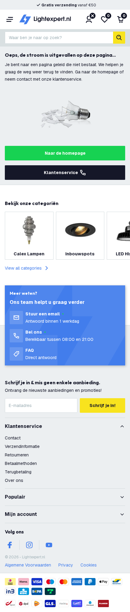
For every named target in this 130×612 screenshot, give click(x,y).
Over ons (14, 480)
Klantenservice (61, 172)
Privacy (65, 565)
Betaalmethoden (21, 463)
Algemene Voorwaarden (28, 565)
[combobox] (59, 38)
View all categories (23, 268)
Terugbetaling (18, 472)
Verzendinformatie (22, 446)
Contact (13, 438)
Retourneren (17, 455)
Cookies (88, 565)
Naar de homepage (65, 153)
